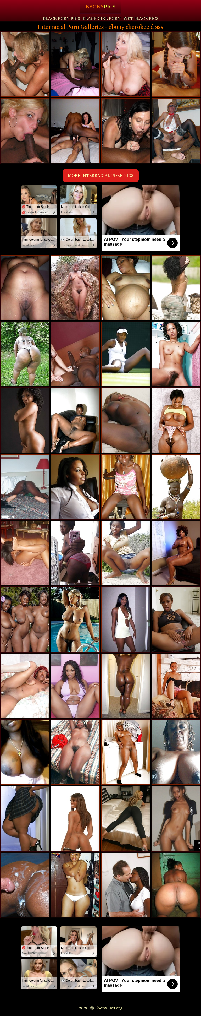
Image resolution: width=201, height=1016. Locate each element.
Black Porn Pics (61, 18)
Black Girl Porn (102, 18)
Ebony (100, 6)
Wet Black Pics (140, 18)
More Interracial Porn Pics (100, 175)
